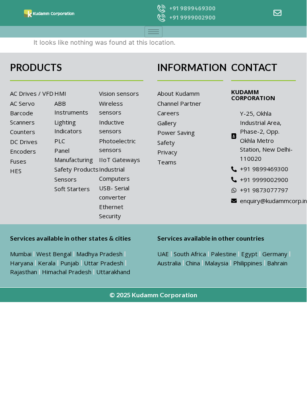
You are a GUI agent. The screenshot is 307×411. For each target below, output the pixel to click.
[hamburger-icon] (153, 32)
